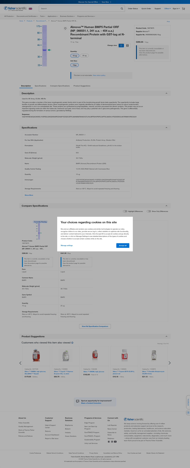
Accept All (123, 246)
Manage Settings (67, 245)
